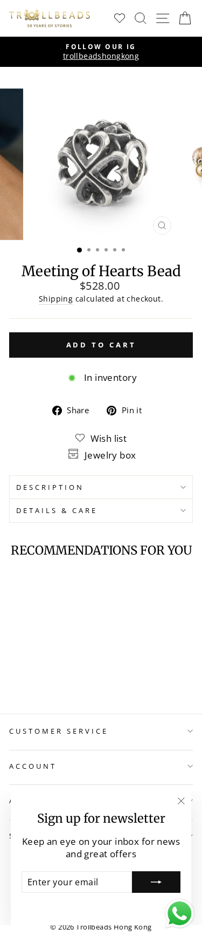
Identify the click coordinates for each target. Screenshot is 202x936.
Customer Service (58, 731)
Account (33, 766)
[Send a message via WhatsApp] (180, 914)
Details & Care (56, 510)
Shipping (56, 298)
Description (50, 487)
